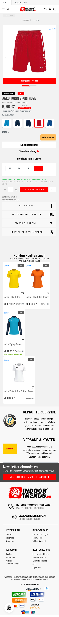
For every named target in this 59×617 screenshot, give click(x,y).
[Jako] (52, 28)
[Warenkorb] (55, 9)
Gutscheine (10, 538)
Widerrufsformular (39, 557)
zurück (10, 15)
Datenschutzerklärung (41, 554)
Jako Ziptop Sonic (12, 344)
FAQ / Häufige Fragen (40, 534)
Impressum (37, 567)
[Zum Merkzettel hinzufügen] (52, 189)
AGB (34, 564)
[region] (29, 56)
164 (19, 168)
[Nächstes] (53, 56)
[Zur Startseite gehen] (27, 8)
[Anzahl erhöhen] (16, 189)
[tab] (29, 158)
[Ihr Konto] (50, 9)
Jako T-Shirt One (12, 297)
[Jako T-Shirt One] (14, 278)
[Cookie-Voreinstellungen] (9, 607)
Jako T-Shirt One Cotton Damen (19, 391)
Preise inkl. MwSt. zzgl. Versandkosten (16, 111)
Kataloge (9, 554)
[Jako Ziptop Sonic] (14, 325)
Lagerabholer (37, 538)
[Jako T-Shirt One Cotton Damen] (19, 373)
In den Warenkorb (34, 189)
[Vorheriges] (5, 56)
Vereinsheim (21, 2)
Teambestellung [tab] (29, 151)
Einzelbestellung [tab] (29, 144)
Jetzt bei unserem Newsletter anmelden (29, 477)
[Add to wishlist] (22, 292)
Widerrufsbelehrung (40, 561)
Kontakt (9, 534)
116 (10, 168)
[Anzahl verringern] (5, 189)
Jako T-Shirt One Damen (37, 297)
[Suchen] (8, 9)
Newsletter (10, 541)
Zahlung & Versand (39, 541)
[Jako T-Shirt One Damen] (37, 278)
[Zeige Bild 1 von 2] (25, 85)
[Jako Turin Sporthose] (29, 51)
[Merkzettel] (46, 9)
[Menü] (4, 9)
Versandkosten (43, 577)
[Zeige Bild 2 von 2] (33, 85)
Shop (5, 2)
